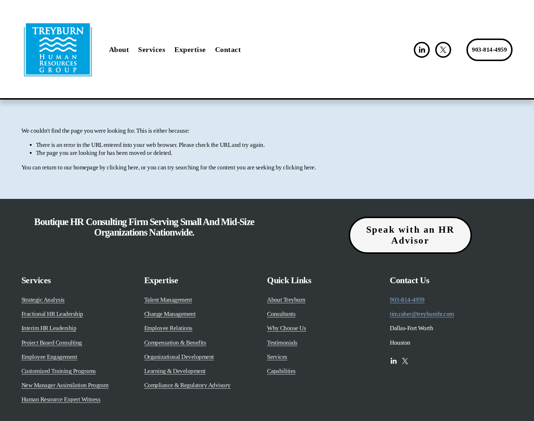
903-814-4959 (489, 49)
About (119, 49)
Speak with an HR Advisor (410, 235)
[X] (443, 50)
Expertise (190, 49)
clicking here (122, 167)
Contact (228, 49)
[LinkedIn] (422, 50)
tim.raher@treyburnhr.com (422, 313)
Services (151, 49)
